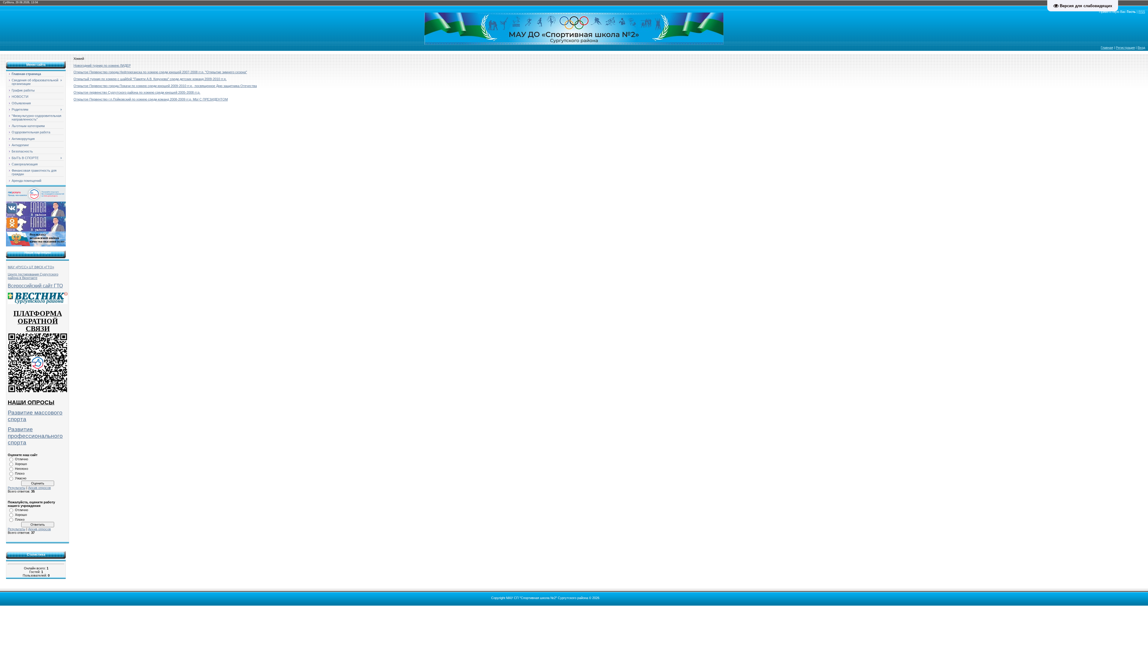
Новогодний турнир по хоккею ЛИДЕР (102, 65)
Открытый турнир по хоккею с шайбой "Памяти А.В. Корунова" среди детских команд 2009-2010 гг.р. (150, 79)
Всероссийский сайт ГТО (35, 285)
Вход (1141, 47)
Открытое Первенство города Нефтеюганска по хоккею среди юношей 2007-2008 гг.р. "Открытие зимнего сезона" (160, 72)
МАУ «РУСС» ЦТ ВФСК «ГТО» (31, 267)
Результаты (16, 488)
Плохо (20, 473)
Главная (1107, 47)
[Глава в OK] (36, 224)
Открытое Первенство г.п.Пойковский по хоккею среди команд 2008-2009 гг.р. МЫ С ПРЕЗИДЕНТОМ (151, 99)
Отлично (21, 459)
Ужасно (20, 478)
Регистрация (1125, 47)
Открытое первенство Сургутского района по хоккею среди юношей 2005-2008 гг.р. (137, 92)
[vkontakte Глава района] (36, 209)
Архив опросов (39, 488)
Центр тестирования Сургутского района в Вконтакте (33, 276)
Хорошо (21, 464)
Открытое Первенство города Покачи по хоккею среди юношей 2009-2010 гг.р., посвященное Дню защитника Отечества (165, 86)
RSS (1141, 11)
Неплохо (21, 468)
